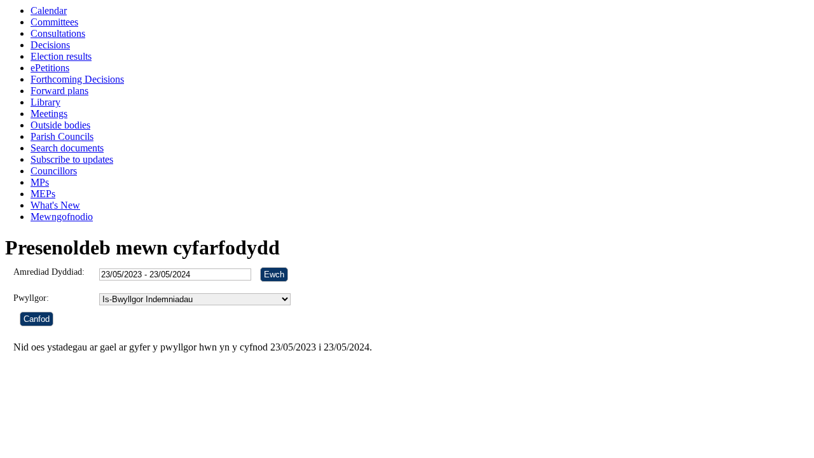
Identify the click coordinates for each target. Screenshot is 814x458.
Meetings (49, 113)
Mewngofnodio (62, 216)
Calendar (49, 10)
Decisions (50, 44)
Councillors (54, 170)
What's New (55, 205)
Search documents (67, 147)
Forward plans (59, 90)
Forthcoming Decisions (77, 79)
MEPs (43, 193)
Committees (54, 22)
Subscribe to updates (72, 159)
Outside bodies (60, 125)
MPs (40, 182)
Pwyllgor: (31, 298)
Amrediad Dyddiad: (49, 272)
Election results (61, 56)
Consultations (58, 33)
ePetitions (50, 67)
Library (45, 102)
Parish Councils (62, 136)
